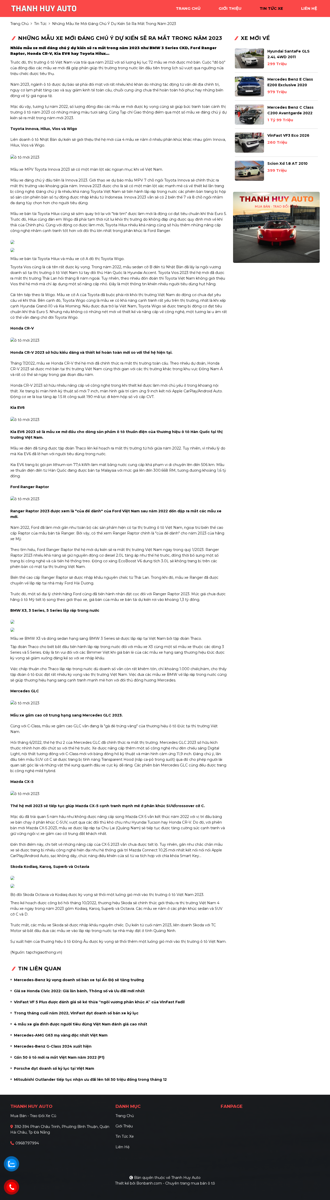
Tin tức (40, 23)
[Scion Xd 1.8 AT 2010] (249, 171)
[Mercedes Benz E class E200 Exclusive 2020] (249, 86)
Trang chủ (125, 1115)
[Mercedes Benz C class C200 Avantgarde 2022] (249, 115)
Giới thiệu (124, 1126)
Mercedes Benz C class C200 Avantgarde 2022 (290, 110)
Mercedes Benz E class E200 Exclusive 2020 (290, 82)
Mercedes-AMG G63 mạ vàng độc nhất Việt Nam (61, 1035)
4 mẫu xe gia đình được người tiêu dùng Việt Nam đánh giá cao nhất (80, 1024)
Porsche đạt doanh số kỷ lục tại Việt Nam (54, 1068)
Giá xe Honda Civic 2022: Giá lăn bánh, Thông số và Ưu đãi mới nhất (79, 991)
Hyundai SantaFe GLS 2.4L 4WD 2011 (288, 54)
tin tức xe (271, 8)
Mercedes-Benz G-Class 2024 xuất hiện (53, 1046)
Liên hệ (122, 1147)
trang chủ (188, 8)
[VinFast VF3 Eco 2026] (249, 143)
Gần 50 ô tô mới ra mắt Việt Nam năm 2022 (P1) (59, 1057)
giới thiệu (230, 8)
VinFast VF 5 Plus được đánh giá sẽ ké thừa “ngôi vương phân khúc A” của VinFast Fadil (99, 1002)
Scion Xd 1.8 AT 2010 (287, 163)
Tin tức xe (125, 1136)
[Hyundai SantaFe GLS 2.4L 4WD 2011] (249, 58)
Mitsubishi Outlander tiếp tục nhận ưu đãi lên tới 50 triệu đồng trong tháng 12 (90, 1079)
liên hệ (309, 8)
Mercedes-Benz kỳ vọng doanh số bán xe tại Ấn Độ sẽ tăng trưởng (79, 980)
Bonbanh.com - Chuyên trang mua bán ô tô (175, 1183)
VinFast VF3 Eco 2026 (288, 135)
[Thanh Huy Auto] (44, 8)
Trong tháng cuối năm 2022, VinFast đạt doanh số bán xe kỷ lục (76, 1013)
